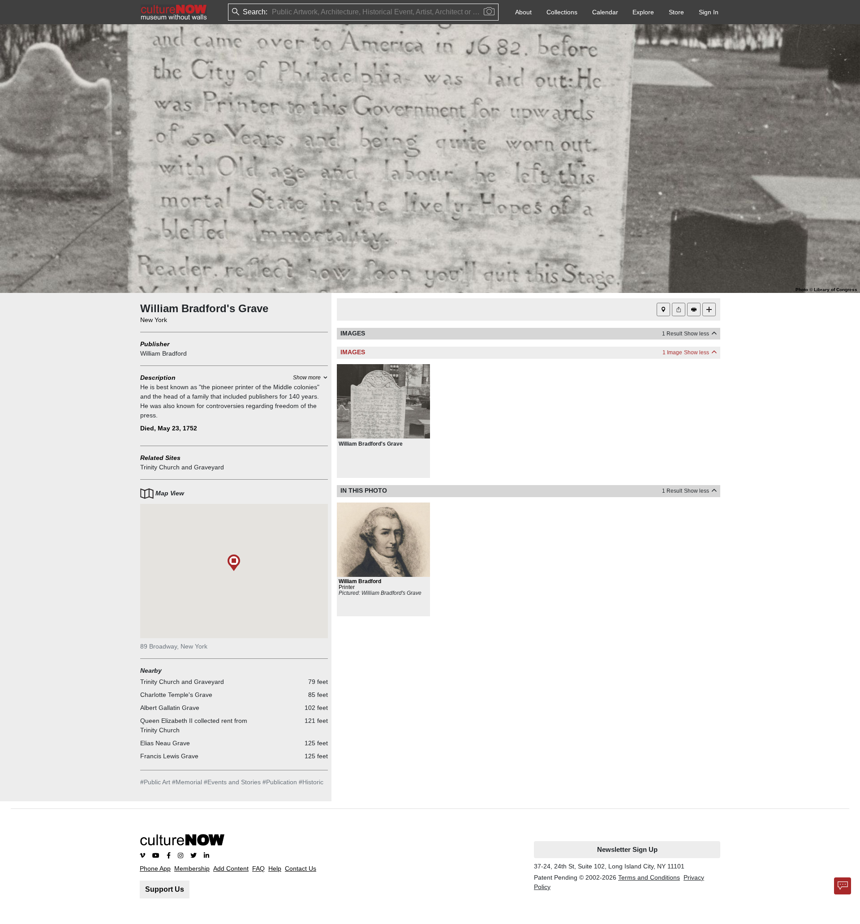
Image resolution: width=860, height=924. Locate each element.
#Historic (311, 782)
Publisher (154, 344)
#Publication (279, 782)
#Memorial (187, 782)
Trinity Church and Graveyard (182, 467)
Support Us (164, 889)
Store (676, 12)
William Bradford (163, 353)
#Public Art (155, 782)
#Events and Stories (232, 782)
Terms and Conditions (649, 877)
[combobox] (273, 12)
